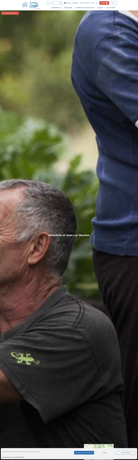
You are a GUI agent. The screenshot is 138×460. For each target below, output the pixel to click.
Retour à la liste (10, 13)
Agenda (100, 7)
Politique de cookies (6, 457)
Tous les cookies (125, 452)
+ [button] (86, 446)
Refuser (105, 452)
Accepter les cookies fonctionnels (84, 452)
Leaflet (104, 459)
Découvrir (68, 7)
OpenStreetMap (110, 459)
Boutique (75, 3)
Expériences (56, 7)
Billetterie (110, 7)
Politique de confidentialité (18, 457)
